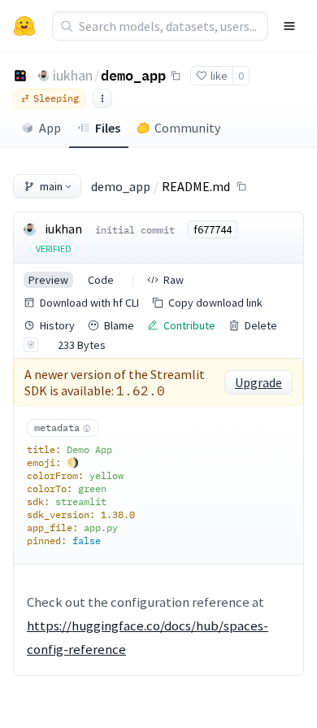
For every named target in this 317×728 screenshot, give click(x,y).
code (101, 279)
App (50, 128)
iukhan (73, 75)
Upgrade (258, 382)
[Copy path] (241, 186)
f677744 (212, 229)
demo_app (133, 74)
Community (187, 128)
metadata (57, 427)
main (51, 186)
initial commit (135, 230)
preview (48, 279)
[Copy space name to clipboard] (175, 76)
